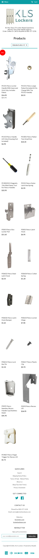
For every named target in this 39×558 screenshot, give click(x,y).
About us (19, 482)
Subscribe (32, 536)
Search (19, 473)
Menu (6, 2)
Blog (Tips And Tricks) (19, 485)
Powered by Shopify (30, 546)
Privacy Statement (19, 487)
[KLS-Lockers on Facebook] (22, 498)
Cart (35, 2)
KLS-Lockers (19, 546)
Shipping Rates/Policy (19, 476)
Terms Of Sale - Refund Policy (19, 479)
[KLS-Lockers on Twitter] (16, 498)
